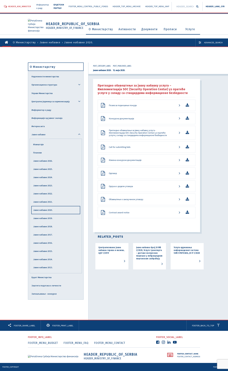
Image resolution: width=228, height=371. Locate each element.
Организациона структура (44, 84)
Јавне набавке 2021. (43, 201)
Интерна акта (38, 126)
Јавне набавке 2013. (43, 267)
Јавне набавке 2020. (43, 210)
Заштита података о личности (46, 285)
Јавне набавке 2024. (43, 177)
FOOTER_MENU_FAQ (76, 343)
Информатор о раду (41, 110)
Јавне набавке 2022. (43, 193)
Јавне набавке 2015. (43, 251)
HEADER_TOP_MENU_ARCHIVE (127, 6)
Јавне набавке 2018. (43, 226)
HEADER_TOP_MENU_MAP (157, 6)
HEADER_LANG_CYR (215, 6)
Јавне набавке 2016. (43, 242)
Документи (149, 29)
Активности (127, 29)
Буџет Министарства (41, 277)
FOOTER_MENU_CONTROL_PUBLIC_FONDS (88, 6)
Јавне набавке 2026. (43, 160)
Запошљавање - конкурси (44, 293)
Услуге (190, 29)
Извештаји (38, 144)
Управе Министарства (42, 93)
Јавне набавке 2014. (43, 259)
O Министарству (101, 29)
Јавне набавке (50, 42)
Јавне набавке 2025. (43, 169)
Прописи (170, 29)
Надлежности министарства (45, 76)
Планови (37, 152)
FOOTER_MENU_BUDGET (43, 343)
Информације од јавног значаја (46, 118)
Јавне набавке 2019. (43, 218)
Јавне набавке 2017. (43, 234)
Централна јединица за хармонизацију (50, 101)
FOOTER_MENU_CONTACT (109, 343)
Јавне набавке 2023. (43, 185)
